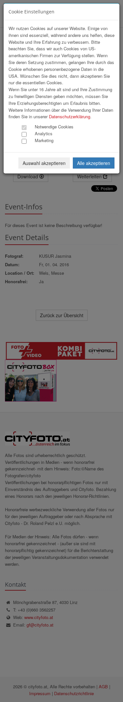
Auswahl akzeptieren (44, 163)
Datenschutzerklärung (69, 116)
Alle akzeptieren (93, 163)
